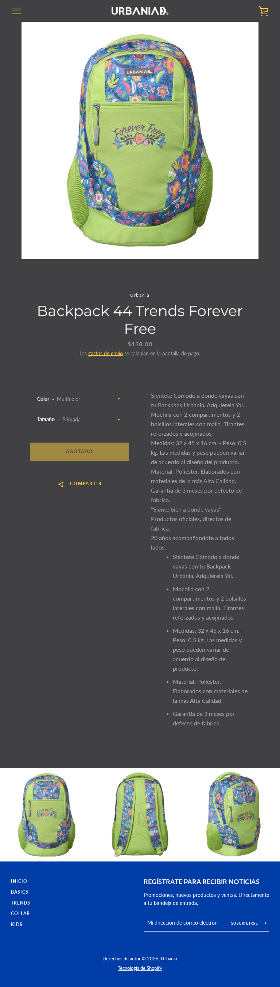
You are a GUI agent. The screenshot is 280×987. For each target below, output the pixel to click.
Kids (17, 924)
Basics (19, 892)
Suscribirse (245, 923)
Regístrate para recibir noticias (202, 882)
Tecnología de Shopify (140, 968)
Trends (20, 903)
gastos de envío (105, 353)
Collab (20, 913)
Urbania (169, 958)
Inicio (19, 881)
